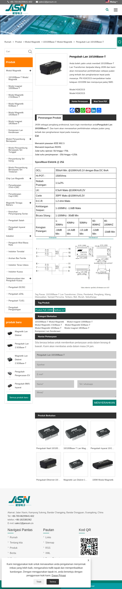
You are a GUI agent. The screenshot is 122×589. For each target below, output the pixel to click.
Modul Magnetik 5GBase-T (16, 104)
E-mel (91, 586)
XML (47, 553)
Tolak (38, 581)
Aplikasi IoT (59, 310)
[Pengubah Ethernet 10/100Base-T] (48, 464)
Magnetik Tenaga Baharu (14, 204)
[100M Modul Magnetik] (102, 464)
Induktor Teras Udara (18, 265)
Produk (18, 42)
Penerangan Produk (49, 118)
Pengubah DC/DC (16, 287)
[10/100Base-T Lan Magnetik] (75, 432)
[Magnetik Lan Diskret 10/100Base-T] (75, 464)
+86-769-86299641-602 (21, 2)
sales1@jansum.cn (48, 2)
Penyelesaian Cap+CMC (14, 195)
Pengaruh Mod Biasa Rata (18, 243)
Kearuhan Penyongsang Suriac (18, 212)
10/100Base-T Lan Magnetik (76, 448)
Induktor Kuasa (15, 271)
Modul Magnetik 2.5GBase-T (16, 96)
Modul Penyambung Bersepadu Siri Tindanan (17, 169)
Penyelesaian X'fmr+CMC (14, 186)
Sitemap (49, 542)
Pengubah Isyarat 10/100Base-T (103, 448)
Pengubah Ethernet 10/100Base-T (49, 480)
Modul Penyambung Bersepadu (15, 140)
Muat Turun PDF (100, 101)
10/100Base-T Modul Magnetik (57, 42)
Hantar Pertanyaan (80, 101)
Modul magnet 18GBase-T (15, 122)
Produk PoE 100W (44, 310)
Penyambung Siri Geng (16, 159)
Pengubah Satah (16, 220)
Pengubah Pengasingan (14, 308)
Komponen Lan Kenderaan (15, 131)
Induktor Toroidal (16, 251)
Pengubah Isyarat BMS (16, 228)
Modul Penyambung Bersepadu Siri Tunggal (17, 150)
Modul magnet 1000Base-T (15, 87)
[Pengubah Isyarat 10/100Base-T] (102, 432)
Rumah (7, 42)
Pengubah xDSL (16, 294)
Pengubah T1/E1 (16, 300)
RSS (47, 548)
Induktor (10, 236)
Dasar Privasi (59, 575)
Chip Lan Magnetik (15, 178)
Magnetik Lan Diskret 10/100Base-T (76, 480)
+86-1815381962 (23, 519)
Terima (53, 581)
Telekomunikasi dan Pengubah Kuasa (15, 279)
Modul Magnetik (32, 42)
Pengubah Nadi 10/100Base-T (49, 448)
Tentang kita (16, 542)
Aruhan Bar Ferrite (17, 258)
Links (48, 537)
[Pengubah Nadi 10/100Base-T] (48, 432)
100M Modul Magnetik (102, 480)
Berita (13, 553)
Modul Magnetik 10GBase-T (16, 113)
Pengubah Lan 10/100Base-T (90, 42)
